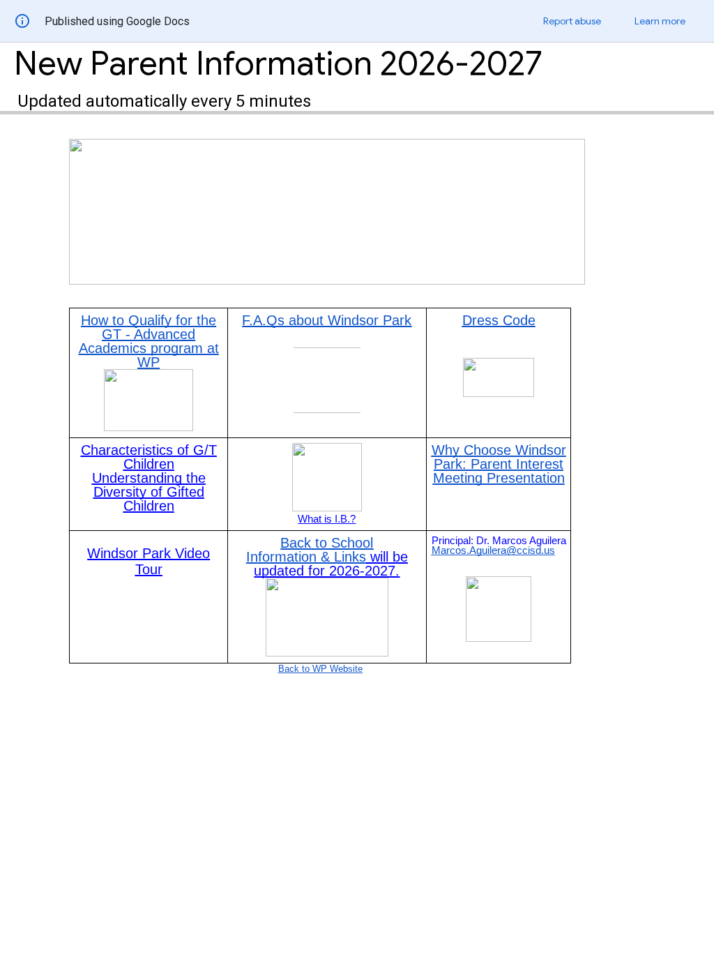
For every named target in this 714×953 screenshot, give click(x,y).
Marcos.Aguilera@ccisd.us (493, 550)
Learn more (660, 21)
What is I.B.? (327, 519)
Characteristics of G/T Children (149, 457)
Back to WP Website (320, 668)
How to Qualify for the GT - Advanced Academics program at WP (149, 341)
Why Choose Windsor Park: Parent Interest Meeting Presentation (499, 464)
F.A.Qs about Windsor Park (326, 320)
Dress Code (499, 320)
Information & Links (306, 556)
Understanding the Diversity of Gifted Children (149, 491)
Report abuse (572, 21)
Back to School (326, 542)
